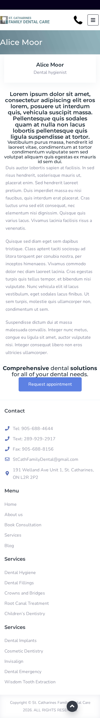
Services (12, 535)
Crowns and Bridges (24, 593)
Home (10, 504)
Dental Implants (20, 641)
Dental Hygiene (20, 573)
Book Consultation (22, 525)
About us (13, 515)
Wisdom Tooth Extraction (30, 682)
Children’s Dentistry (24, 614)
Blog (9, 546)
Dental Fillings (19, 583)
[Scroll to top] (72, 706)
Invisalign (13, 661)
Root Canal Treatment (26, 603)
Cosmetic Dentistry (23, 651)
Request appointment (50, 384)
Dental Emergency (22, 672)
